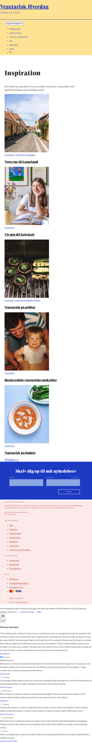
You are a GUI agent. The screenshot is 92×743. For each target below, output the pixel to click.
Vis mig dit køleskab (19, 234)
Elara (11, 598)
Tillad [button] (39, 612)
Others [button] (3, 728)
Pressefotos (14, 537)
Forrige (10, 459)
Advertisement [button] (7, 714)
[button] (10, 53)
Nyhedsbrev (15, 568)
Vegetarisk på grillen (20, 307)
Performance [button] (6, 687)
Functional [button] (5, 674)
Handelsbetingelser (18, 583)
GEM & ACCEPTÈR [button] (8, 741)
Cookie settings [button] (27, 612)
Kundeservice (16, 587)
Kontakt (13, 529)
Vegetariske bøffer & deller (27, 300)
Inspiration (15, 33)
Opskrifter (14, 29)
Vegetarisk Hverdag (24, 7)
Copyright (14, 545)
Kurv (11, 49)
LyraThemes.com (21, 602)
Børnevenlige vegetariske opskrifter (31, 380)
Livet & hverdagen (18, 37)
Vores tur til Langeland (21, 162)
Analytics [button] (4, 701)
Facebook (14, 564)
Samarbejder (15, 533)
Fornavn (50, 477)
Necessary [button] (5, 654)
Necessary (6, 657)
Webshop (13, 45)
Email (12, 477)
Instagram (14, 560)
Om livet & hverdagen (25, 155)
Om (10, 41)
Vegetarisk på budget (20, 453)
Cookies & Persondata (20, 550)
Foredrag (13, 541)
